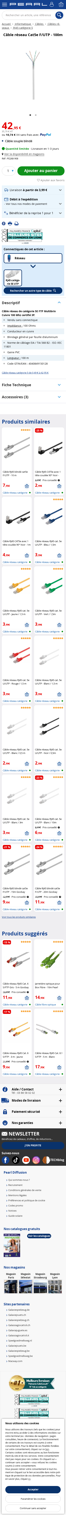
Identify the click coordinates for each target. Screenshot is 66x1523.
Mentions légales (17, 1195)
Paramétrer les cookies (33, 1498)
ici (29, 1478)
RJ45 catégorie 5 (22, 27)
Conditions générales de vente (24, 1190)
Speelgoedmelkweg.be (20, 1356)
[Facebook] (5, 223)
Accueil (6, 24)
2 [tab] (36, 115)
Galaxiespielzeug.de (19, 1309)
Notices (12, 1210)
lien (47, 1449)
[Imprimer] (11, 223)
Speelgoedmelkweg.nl (20, 1340)
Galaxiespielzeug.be (19, 1350)
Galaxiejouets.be (17, 1345)
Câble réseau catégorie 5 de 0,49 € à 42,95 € (25, 372)
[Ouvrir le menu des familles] (4, 4)
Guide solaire (15, 1215)
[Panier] (61, 4)
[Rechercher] (59, 15)
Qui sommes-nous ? (19, 1180)
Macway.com (15, 1361)
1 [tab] (30, 115)
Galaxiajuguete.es (17, 1330)
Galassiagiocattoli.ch (19, 1325)
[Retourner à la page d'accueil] (28, 5)
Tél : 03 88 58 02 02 (23, 1092)
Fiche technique (16, 384)
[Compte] (52, 4)
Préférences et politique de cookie (26, 1200)
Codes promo (15, 1205)
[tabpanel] (33, 75)
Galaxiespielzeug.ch (18, 1320)
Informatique (23, 24)
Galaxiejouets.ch (17, 1315)
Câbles (39, 24)
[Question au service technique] (17, 223)
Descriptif (11, 302)
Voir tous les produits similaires (19, 917)
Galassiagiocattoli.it (18, 1335)
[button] (23, 154)
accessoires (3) (15, 396)
